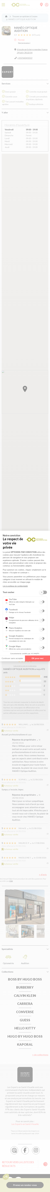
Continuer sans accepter (12, 658)
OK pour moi (37, 658)
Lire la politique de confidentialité (15, 586)
